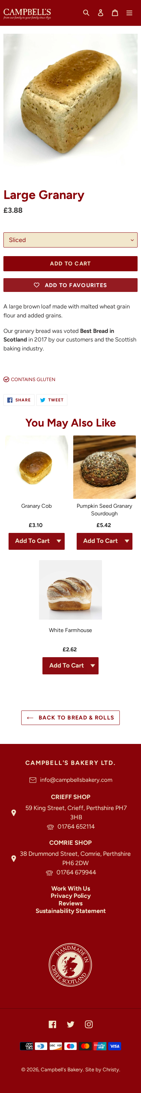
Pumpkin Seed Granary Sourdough (104, 510)
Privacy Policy (71, 896)
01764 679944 (76, 872)
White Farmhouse (70, 630)
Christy (111, 1069)
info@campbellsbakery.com (76, 779)
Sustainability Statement (71, 911)
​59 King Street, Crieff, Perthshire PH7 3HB (76, 812)
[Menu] (129, 12)
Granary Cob (36, 506)
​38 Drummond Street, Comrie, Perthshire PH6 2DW (75, 858)
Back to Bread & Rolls (75, 717)
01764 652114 (76, 826)
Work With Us (70, 888)
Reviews (70, 903)
